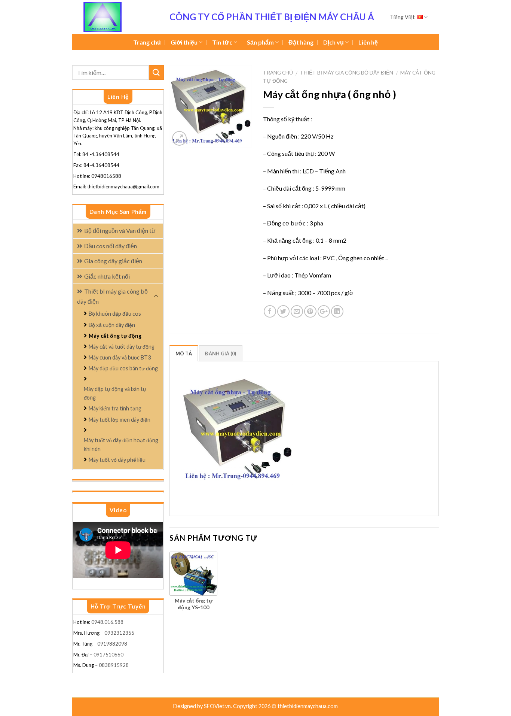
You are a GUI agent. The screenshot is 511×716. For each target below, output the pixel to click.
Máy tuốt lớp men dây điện (119, 419)
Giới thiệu (184, 42)
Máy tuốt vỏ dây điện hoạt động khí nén (121, 444)
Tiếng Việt (402, 17)
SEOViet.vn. (218, 706)
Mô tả (183, 354)
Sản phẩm (260, 42)
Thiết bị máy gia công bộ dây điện (346, 73)
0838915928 (114, 665)
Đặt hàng (300, 42)
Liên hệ (368, 42)
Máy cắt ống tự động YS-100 (193, 603)
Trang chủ (147, 42)
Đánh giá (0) (220, 354)
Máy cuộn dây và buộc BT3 (120, 357)
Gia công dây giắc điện (113, 260)
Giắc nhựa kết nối (107, 276)
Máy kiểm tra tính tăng (115, 408)
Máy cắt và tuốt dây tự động (121, 346)
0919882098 (112, 644)
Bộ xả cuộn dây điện (112, 325)
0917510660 (108, 655)
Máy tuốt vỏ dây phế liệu (117, 459)
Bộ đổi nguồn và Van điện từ (120, 230)
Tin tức (222, 42)
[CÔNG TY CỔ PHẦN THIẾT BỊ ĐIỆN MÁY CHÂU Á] (120, 17)
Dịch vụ (333, 42)
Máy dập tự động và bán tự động (115, 393)
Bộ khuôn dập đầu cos (115, 313)
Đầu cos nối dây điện (110, 245)
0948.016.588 (108, 622)
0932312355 (119, 633)
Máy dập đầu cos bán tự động (123, 368)
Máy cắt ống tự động (115, 336)
